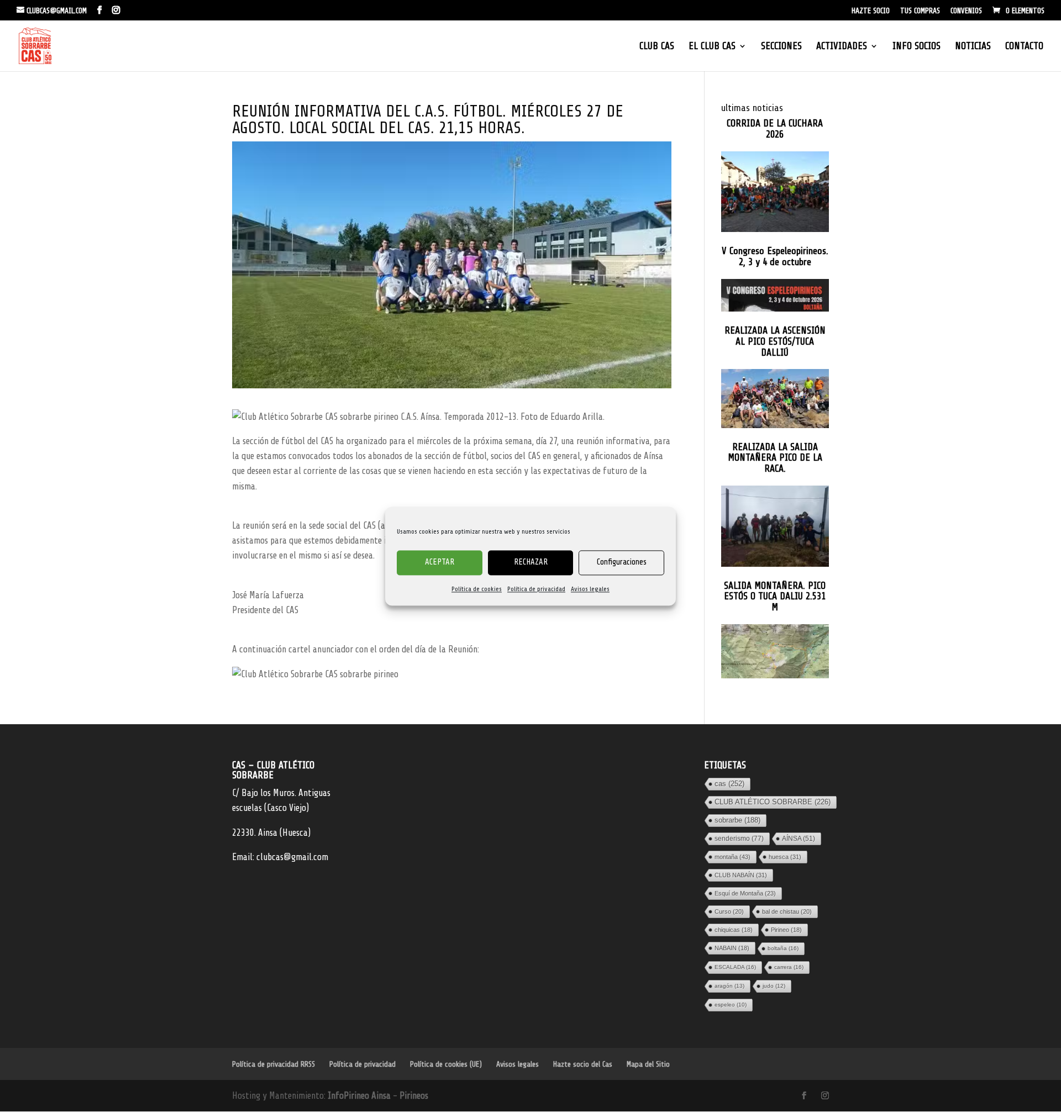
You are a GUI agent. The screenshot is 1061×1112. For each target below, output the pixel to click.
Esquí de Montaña (745, 893)
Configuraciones (622, 562)
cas (729, 783)
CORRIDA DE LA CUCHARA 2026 (775, 129)
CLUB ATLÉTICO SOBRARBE (773, 802)
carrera (788, 967)
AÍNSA (798, 838)
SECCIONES (781, 46)
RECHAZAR (531, 562)
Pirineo (786, 929)
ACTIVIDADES (841, 46)
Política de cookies (476, 589)
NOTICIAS (973, 46)
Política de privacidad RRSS (273, 1064)
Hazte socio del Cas (582, 1064)
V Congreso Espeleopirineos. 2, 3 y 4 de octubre (775, 256)
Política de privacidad (536, 589)
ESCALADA (735, 967)
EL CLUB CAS (712, 46)
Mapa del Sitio (648, 1064)
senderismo (739, 838)
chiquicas (734, 929)
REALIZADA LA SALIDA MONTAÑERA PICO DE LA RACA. (775, 458)
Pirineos (414, 1095)
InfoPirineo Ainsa (360, 1095)
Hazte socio (871, 11)
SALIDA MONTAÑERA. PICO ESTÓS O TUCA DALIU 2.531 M (775, 597)
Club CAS (656, 46)
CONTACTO (1024, 46)
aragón (729, 986)
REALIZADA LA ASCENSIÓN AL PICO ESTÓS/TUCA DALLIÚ (775, 341)
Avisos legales (590, 589)
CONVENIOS (966, 11)
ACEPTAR (439, 562)
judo (774, 986)
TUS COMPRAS (920, 11)
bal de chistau (787, 911)
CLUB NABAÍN (741, 875)
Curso (729, 911)
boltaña (783, 948)
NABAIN (732, 948)
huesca (785, 856)
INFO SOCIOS (916, 46)
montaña (732, 856)
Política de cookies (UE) (446, 1064)
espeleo (731, 1005)
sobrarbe (737, 820)
